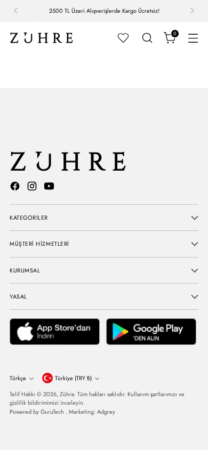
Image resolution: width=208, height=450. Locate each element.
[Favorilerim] (123, 38)
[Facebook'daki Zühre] (16, 188)
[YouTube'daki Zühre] (50, 188)
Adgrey (106, 411)
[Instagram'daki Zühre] (33, 188)
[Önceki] (16, 11)
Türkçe (18, 378)
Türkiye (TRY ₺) (73, 378)
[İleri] (192, 11)
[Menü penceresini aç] (193, 38)
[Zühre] (42, 38)
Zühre (67, 394)
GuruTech (53, 411)
